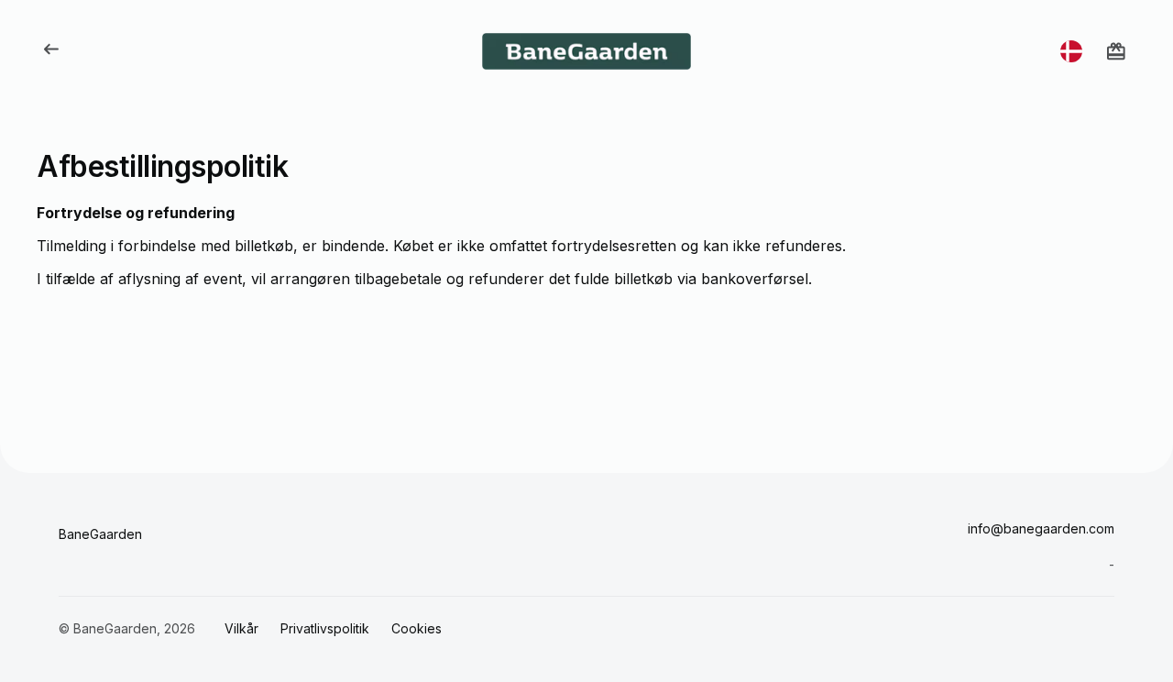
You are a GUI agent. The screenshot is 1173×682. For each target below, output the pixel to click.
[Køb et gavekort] (1116, 51)
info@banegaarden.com (1041, 528)
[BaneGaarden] (586, 51)
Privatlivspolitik (324, 628)
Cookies (416, 628)
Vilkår (241, 628)
